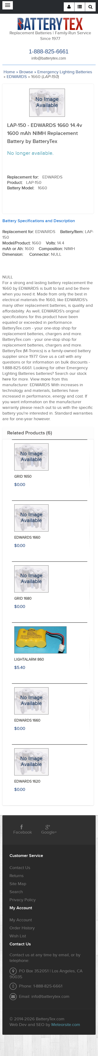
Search (16, 891)
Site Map (18, 883)
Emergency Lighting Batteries (64, 71)
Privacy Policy (23, 899)
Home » (11, 71)
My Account (21, 920)
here (6, 379)
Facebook (22, 832)
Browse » (27, 71)
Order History (22, 928)
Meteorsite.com (65, 1024)
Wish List (18, 936)
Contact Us (20, 867)
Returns (17, 875)
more (45, 379)
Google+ (49, 832)
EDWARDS (17, 76)
